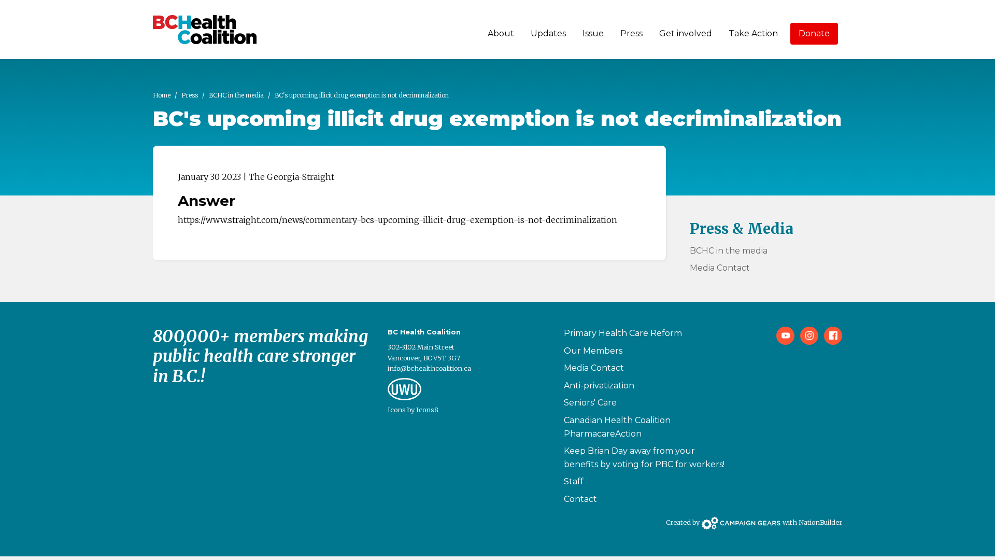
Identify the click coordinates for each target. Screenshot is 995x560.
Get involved (685, 33)
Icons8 (427, 409)
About (501, 33)
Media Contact (720, 268)
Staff (574, 481)
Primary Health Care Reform (623, 333)
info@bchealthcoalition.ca (429, 368)
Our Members (593, 351)
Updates (548, 33)
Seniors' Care (590, 403)
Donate (814, 33)
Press (631, 33)
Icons (397, 409)
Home (161, 95)
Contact (580, 499)
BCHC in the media (236, 95)
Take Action (753, 33)
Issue (593, 33)
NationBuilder (820, 522)
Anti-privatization (599, 385)
